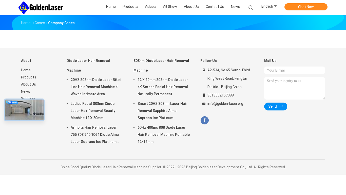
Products (28, 77)
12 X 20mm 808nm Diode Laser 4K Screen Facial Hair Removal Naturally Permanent (163, 87)
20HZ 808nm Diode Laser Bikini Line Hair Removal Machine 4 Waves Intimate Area (96, 87)
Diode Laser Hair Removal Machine (88, 65)
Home (26, 70)
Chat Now (306, 7)
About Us (28, 84)
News (25, 91)
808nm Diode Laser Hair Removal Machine (161, 65)
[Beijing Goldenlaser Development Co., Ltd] (40, 8)
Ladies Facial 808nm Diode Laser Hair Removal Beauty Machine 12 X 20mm (93, 111)
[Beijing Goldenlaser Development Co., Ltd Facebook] (204, 120)
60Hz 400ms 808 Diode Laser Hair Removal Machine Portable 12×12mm (164, 134)
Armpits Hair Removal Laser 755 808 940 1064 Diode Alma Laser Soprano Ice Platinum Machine (95, 135)
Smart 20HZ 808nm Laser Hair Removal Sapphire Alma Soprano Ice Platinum (162, 111)
